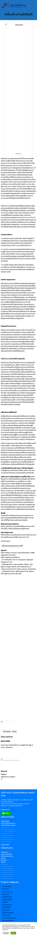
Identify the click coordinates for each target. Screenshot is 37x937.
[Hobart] (7, 723)
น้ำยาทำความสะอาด (7, 892)
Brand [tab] (14, 731)
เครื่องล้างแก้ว (6, 915)
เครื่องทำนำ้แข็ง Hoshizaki (8, 823)
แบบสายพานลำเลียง (7, 920)
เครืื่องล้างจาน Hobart (7, 856)
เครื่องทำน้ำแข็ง (5, 821)
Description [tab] (7, 731)
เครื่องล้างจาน (4, 852)
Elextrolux (4, 860)
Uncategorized (6, 886)
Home (11, 18)
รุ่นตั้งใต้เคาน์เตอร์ (7, 897)
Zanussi (3, 858)
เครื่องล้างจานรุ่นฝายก (8, 913)
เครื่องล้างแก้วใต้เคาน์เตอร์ (9, 918)
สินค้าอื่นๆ (5, 902)
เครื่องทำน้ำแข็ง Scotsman (8, 825)
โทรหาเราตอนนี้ (5, 809)
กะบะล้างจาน (5, 889)
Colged (3, 862)
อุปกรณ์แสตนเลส (7, 905)
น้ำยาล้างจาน (5, 894)
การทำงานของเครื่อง (6, 854)
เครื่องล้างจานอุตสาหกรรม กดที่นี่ (12, 545)
